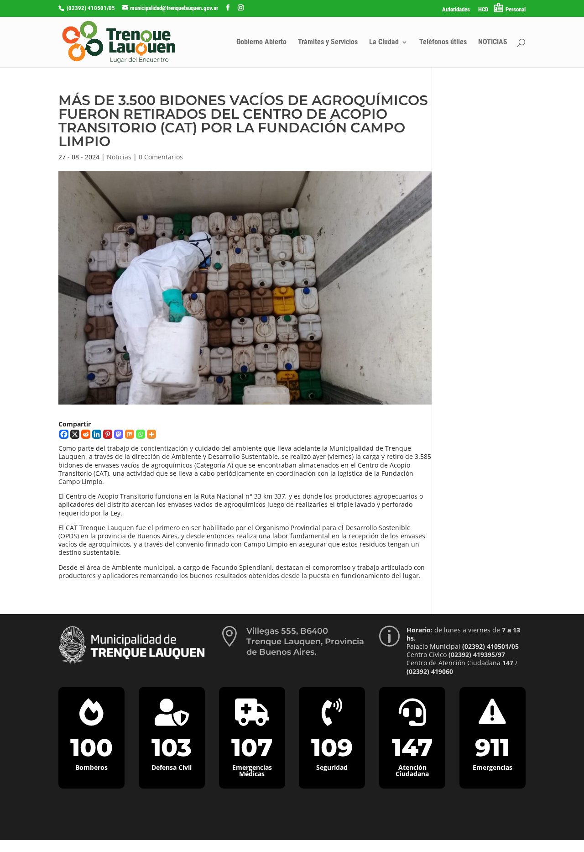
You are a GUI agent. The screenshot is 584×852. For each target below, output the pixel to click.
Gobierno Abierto (261, 42)
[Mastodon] (118, 434)
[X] (74, 434)
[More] (151, 434)
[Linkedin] (96, 434)
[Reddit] (85, 434)
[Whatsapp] (140, 434)
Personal (516, 9)
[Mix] (129, 434)
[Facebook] (63, 434)
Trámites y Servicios (328, 42)
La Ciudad (384, 42)
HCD (483, 9)
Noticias (119, 157)
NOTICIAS (492, 42)
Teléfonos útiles (443, 42)
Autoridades (456, 9)
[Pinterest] (107, 434)
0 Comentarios (161, 157)
